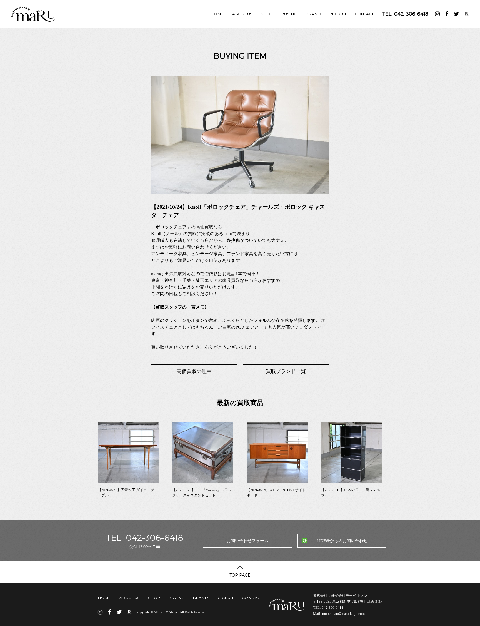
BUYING (289, 14)
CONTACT (364, 14)
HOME (217, 14)
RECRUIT (337, 14)
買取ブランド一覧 (286, 371)
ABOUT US (242, 14)
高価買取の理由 (194, 371)
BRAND (313, 14)
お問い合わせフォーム (247, 540)
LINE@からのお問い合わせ (342, 540)
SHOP (267, 14)
